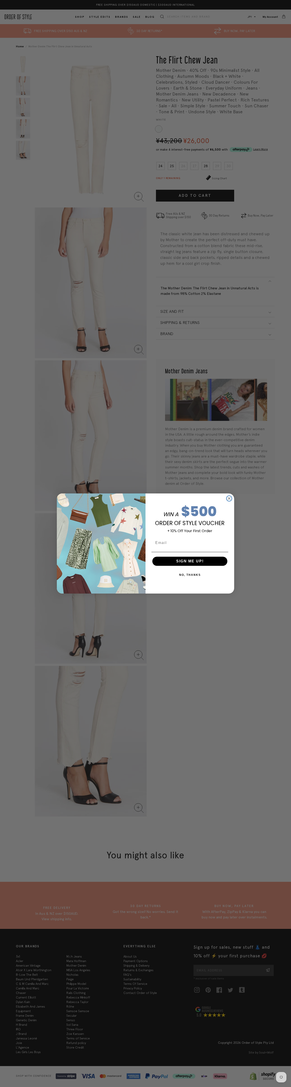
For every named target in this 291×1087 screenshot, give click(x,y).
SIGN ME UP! (190, 561)
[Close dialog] (229, 498)
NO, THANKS (190, 574)
